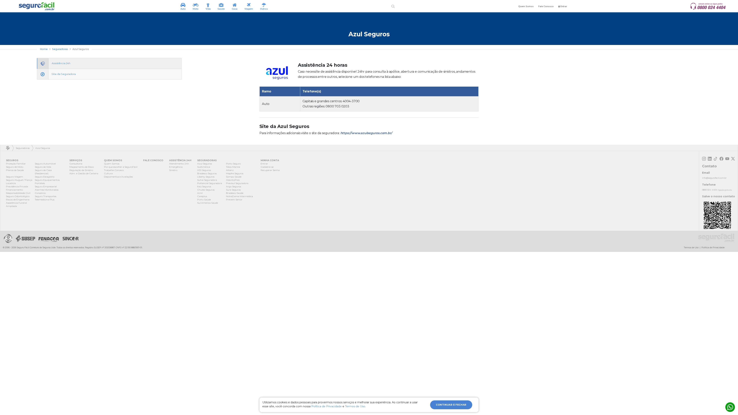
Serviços (75, 160)
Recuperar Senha (270, 170)
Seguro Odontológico (18, 196)
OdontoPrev (233, 179)
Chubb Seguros (205, 189)
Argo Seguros (233, 186)
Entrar (264, 163)
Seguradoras (60, 49)
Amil (200, 193)
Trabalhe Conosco (114, 170)
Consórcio (40, 193)
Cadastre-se (267, 166)
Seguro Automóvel (45, 163)
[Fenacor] (49, 238)
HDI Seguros (204, 170)
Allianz (230, 170)
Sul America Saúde (207, 202)
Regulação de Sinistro (81, 170)
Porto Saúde (204, 199)
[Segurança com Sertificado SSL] (8, 238)
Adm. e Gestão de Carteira (83, 173)
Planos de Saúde (15, 170)
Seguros (12, 160)
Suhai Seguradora (207, 179)
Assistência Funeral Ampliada (16, 204)
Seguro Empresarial (46, 186)
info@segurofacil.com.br (714, 178)
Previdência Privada (17, 186)
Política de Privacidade (713, 247)
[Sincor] (70, 238)
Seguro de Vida (43, 166)
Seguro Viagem (14, 176)
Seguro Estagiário (44, 176)
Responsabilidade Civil (18, 193)
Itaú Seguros (204, 186)
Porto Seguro (233, 163)
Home (44, 49)
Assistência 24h (61, 63)
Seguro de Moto (14, 166)
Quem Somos (526, 6)
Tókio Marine (233, 166)
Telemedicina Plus (44, 199)
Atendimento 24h (179, 163)
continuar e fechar (451, 404)
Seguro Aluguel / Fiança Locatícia (19, 181)
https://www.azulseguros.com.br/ (366, 133)
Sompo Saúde (233, 176)
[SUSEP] (25, 238)
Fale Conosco (546, 6)
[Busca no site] (393, 6)
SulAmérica (203, 166)
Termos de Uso (691, 247)
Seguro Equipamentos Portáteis (47, 181)
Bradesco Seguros (207, 173)
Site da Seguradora (64, 74)
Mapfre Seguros (234, 173)
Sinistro (173, 170)
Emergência (176, 166)
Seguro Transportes (45, 196)
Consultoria (75, 163)
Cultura (108, 173)
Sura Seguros (233, 189)
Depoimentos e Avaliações (118, 176)
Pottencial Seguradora (209, 183)
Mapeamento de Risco (81, 166)
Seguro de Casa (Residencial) (43, 172)
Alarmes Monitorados (46, 189)
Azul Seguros (204, 163)
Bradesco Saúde (234, 193)
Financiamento (14, 189)
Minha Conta (270, 160)
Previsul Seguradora (237, 183)
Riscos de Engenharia (17, 199)
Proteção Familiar (16, 163)
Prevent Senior (234, 199)
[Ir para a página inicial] (36, 6)
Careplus (202, 196)
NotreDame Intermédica (239, 196)
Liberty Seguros (205, 176)
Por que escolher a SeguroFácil (120, 166)
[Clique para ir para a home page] (716, 238)
